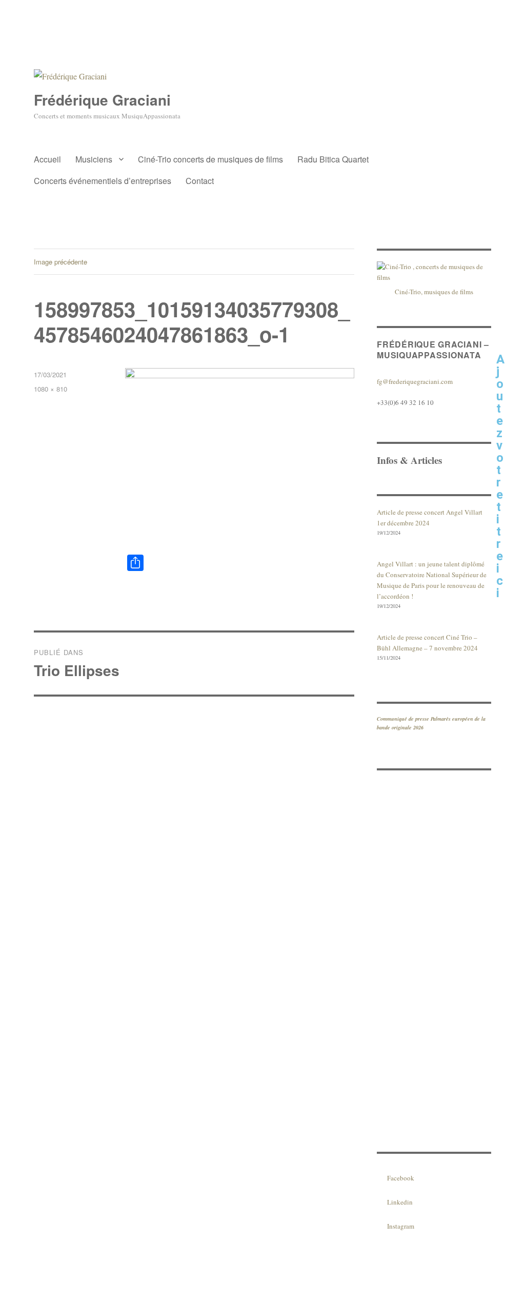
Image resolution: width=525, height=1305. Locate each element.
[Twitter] (509, 326)
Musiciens (93, 159)
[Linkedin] (509, 296)
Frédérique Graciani (102, 99)
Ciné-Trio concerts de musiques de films (210, 159)
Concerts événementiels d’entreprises (102, 181)
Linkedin (400, 1202)
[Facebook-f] (509, 266)
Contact (200, 181)
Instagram (400, 1226)
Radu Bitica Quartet (333, 159)
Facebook (400, 1177)
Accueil (47, 159)
